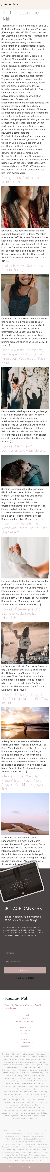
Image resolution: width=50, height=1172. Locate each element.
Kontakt (25, 1039)
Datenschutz (27, 1042)
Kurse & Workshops (25, 1021)
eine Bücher (26, 1027)
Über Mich (25, 1015)
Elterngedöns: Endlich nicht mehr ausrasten (21, 180)
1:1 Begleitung (25, 1018)
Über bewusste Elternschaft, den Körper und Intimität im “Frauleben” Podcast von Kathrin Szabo (24, 356)
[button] (45, 4)
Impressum (25, 1046)
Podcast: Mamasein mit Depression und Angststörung (23, 448)
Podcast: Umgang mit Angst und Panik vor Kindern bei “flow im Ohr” (24, 699)
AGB (18, 1042)
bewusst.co (25, 1033)
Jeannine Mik (10, 4)
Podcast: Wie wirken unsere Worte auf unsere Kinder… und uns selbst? (24, 528)
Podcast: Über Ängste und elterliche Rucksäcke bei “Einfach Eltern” (20, 613)
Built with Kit (25, 978)
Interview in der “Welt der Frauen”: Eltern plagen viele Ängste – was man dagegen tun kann (22, 782)
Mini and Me (25, 1030)
